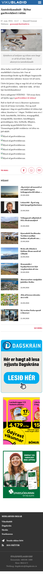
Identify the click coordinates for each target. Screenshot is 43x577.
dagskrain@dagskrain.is (26, 566)
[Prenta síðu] (31, 170)
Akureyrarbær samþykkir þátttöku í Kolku (31, 280)
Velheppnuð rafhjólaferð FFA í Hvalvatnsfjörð (31, 219)
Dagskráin (6, 526)
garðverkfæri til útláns (25, 98)
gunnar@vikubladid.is (19, 24)
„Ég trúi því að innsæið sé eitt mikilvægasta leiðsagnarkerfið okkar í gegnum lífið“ (31, 189)
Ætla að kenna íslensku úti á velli (30, 296)
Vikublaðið (7, 521)
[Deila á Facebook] (24, 170)
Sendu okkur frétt (15, 540)
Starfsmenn (7, 534)
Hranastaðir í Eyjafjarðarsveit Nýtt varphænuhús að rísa (29, 266)
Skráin (5, 530)
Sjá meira (38, 328)
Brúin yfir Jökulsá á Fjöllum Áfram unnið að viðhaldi (31, 251)
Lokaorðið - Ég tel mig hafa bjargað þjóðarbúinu (31, 203)
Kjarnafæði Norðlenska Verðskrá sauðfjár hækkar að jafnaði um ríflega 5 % (30, 235)
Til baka (4, 170)
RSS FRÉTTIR (13, 545)
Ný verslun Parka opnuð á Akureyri (31, 311)
